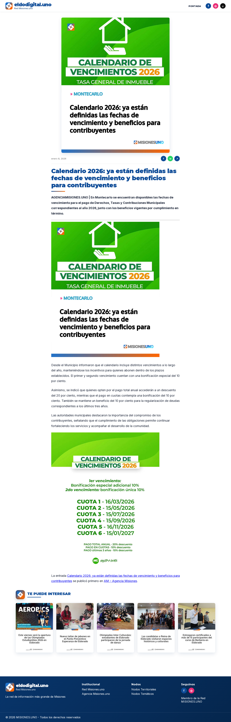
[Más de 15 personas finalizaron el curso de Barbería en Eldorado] (196, 628)
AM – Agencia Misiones (120, 581)
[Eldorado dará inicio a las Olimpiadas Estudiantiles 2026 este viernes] (34, 628)
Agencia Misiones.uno (96, 693)
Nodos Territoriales (143, 689)
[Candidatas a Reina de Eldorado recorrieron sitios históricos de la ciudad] (156, 628)
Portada (195, 6)
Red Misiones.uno (93, 689)
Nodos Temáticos (142, 693)
